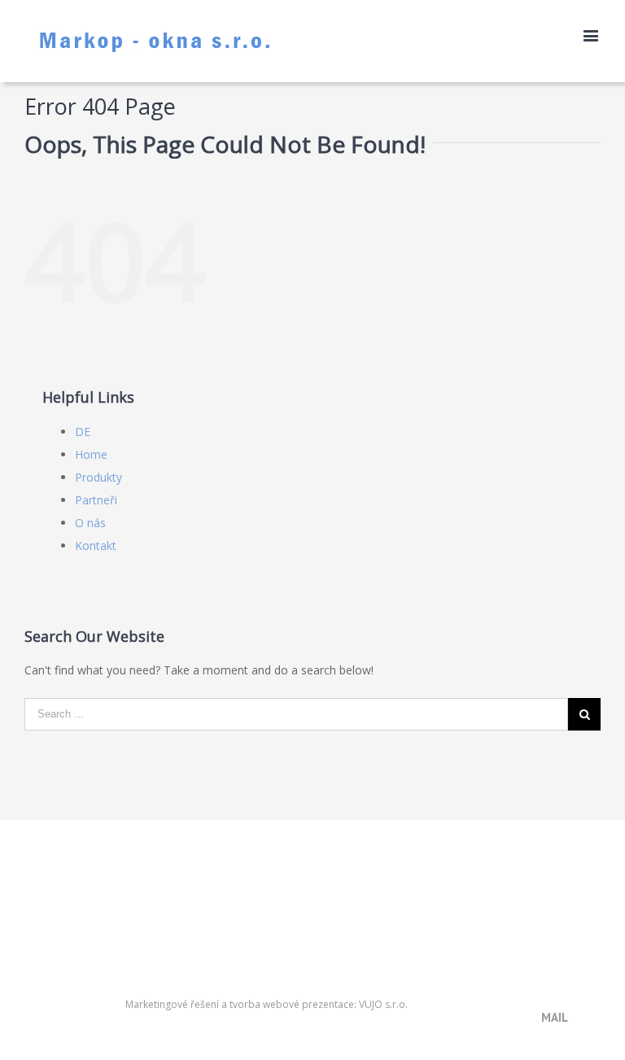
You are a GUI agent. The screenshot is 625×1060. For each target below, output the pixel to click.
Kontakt (95, 545)
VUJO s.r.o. (383, 1004)
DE (82, 431)
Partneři (96, 500)
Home (91, 454)
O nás (90, 522)
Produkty (98, 477)
